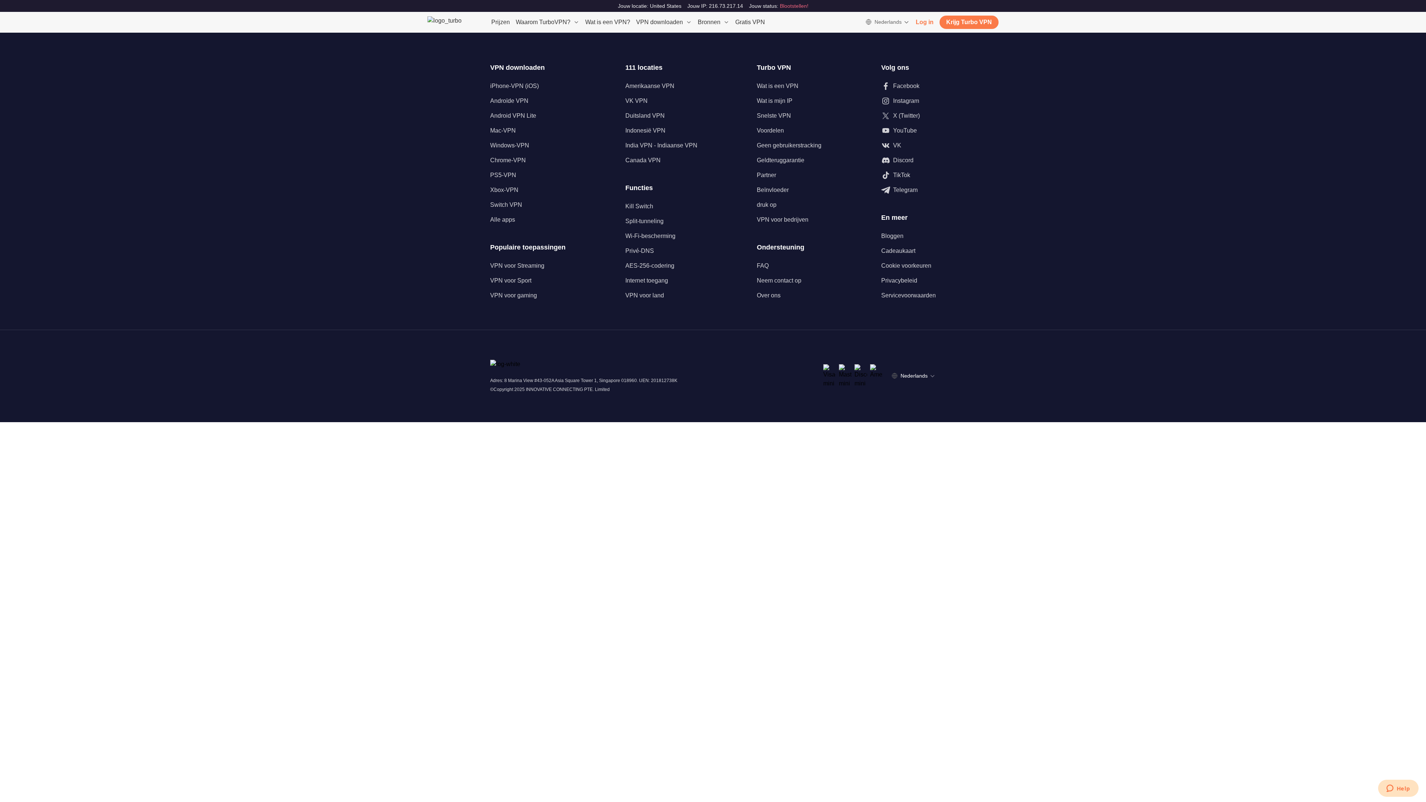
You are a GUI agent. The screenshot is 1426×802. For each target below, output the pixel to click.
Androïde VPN (509, 101)
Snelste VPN (774, 116)
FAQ (763, 266)
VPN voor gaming (513, 295)
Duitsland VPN (645, 116)
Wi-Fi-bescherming (650, 236)
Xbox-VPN (504, 190)
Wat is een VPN (777, 86)
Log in (925, 22)
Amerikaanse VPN (649, 86)
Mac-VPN (503, 130)
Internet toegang (646, 280)
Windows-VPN (509, 145)
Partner (766, 175)
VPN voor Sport (510, 280)
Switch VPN (506, 205)
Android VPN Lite (513, 116)
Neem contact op (779, 280)
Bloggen (892, 236)
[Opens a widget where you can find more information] (1398, 789)
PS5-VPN (503, 175)
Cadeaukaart (898, 251)
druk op (767, 205)
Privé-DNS (639, 251)
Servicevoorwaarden (908, 295)
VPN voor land (644, 295)
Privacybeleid (899, 280)
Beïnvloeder (773, 190)
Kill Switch (639, 206)
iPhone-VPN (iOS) (514, 86)
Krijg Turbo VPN (969, 22)
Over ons (769, 295)
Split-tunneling (644, 221)
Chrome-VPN (508, 160)
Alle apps (502, 219)
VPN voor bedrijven (782, 219)
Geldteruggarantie (780, 160)
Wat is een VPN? (607, 22)
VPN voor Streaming (517, 266)
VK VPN (636, 101)
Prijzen (500, 22)
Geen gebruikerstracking (789, 145)
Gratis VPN (750, 22)
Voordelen (770, 130)
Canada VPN (643, 160)
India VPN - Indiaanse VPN (661, 145)
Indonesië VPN (645, 130)
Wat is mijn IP (774, 101)
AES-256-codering (649, 266)
